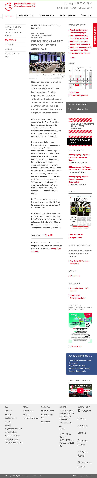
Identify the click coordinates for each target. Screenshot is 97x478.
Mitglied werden (95, 35)
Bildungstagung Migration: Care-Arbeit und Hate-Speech (79, 157)
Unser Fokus (26, 16)
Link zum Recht (47, 411)
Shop (66, 8)
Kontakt (82, 8)
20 (80, 82)
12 (77, 79)
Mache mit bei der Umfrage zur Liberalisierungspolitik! (13, 31)
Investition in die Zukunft (80, 53)
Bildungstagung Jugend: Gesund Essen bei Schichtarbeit (78, 179)
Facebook (86, 411)
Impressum (29, 476)
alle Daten (74, 92)
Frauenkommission (12, 436)
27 (80, 85)
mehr (73, 58)
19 (77, 82)
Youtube (82, 433)
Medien (73, 8)
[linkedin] (49, 236)
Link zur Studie (76, 347)
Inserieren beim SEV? (12, 55)
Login (89, 8)
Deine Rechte (46, 16)
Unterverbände (11, 432)
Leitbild (8, 425)
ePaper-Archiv (76, 238)
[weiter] (90, 67)
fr (70, 4)
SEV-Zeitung (10, 40)
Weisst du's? (75, 276)
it (74, 4)
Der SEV (8, 422)
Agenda (8, 49)
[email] (51, 236)
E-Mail (62, 428)
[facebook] (43, 236)
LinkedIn (82, 418)
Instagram (83, 426)
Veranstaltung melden (79, 95)
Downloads (45, 422)
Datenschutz (37, 476)
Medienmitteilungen (31, 418)
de (66, 4)
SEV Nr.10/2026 (76, 235)
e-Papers (9, 45)
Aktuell (9, 17)
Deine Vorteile (67, 16)
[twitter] (46, 236)
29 (87, 85)
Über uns (86, 16)
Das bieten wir (10, 418)
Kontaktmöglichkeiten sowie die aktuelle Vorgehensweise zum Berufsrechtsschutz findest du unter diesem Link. (80, 366)
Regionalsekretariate (13, 429)
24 (70, 85)
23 (90, 82)
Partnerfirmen (47, 415)
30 (90, 85)
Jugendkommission (12, 439)
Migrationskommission (14, 443)
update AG (84, 476)
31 (70, 88)
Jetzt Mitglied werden (79, 109)
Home (59, 8)
